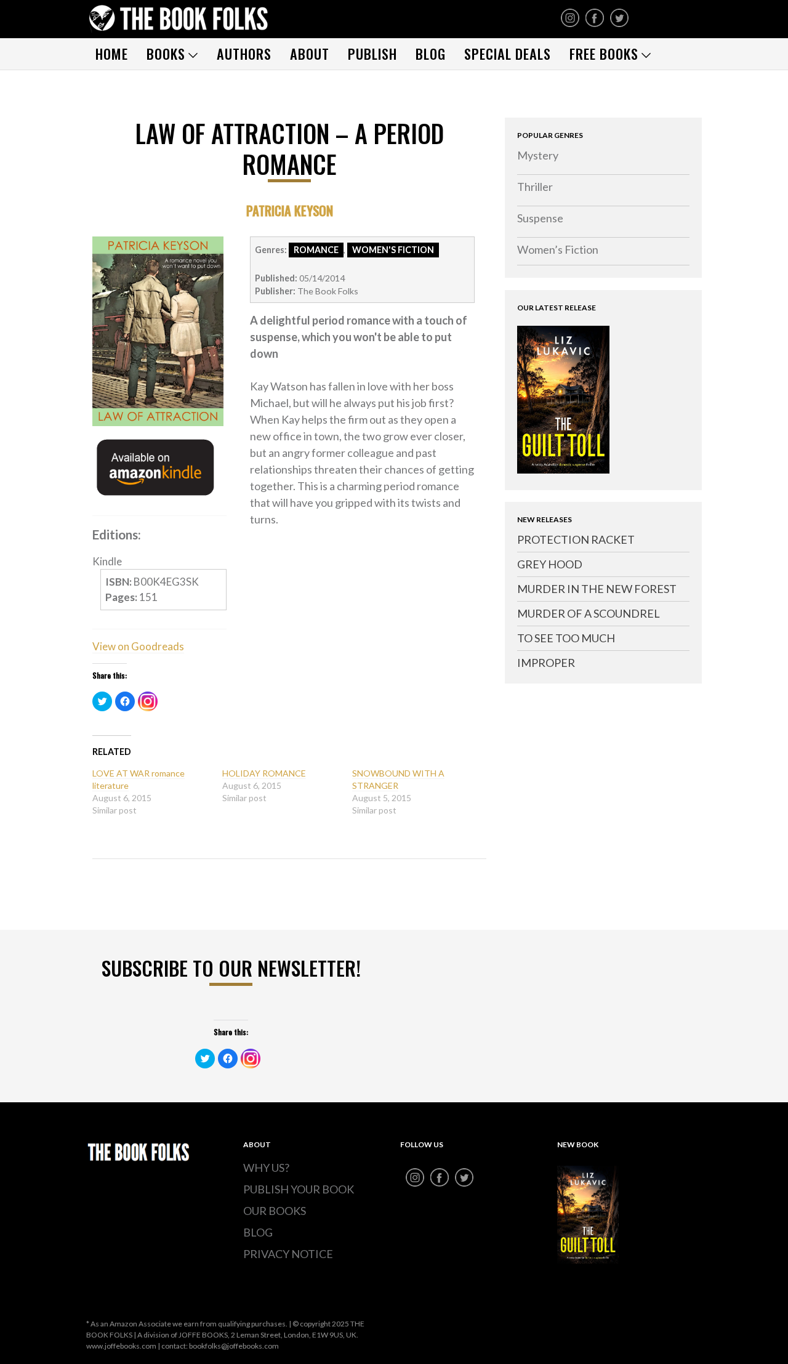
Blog (431, 53)
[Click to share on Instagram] (148, 701)
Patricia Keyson (289, 210)
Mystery (537, 155)
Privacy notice (288, 1254)
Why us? (266, 1167)
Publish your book (298, 1189)
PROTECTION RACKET (576, 539)
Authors (244, 53)
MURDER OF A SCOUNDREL (588, 613)
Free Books (603, 53)
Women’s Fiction (557, 249)
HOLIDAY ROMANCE (264, 773)
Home (111, 53)
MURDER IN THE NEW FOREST (597, 588)
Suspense (540, 218)
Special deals (507, 53)
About (309, 53)
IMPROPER (546, 662)
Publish (372, 53)
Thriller (535, 186)
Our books (274, 1210)
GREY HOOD (549, 564)
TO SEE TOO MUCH (566, 638)
